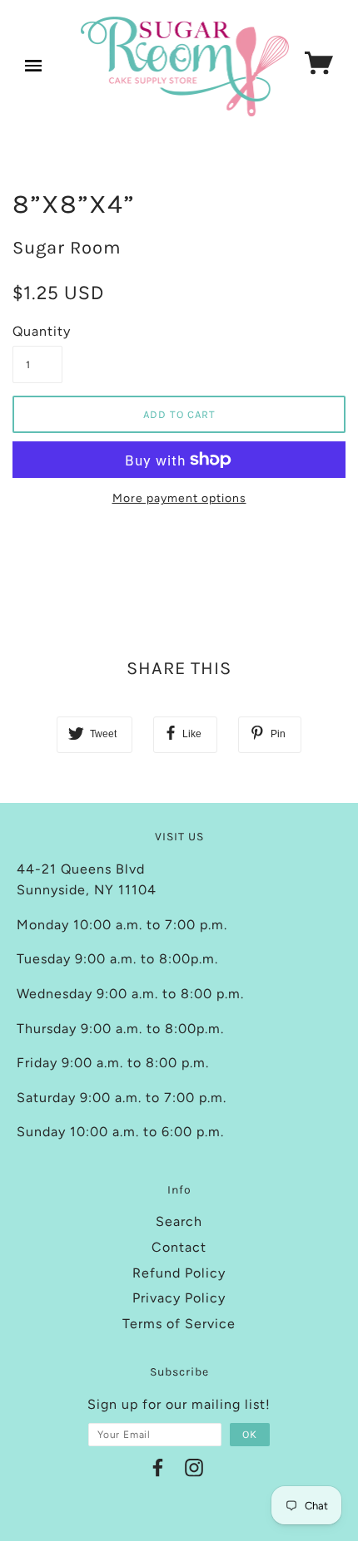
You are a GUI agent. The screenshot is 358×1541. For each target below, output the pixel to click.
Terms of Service (179, 1324)
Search (179, 1221)
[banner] (185, 66)
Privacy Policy (179, 1298)
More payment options (179, 498)
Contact (179, 1247)
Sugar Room (67, 247)
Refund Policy (179, 1273)
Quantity (37, 331)
